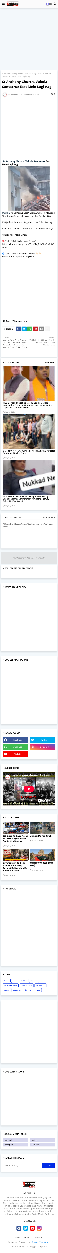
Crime (15, 981)
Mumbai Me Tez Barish (41, 836)
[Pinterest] (35, 329)
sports (6, 990)
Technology (40, 985)
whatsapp (17, 747)
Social (6, 981)
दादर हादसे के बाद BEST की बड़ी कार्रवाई (41, 864)
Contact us (39, 1237)
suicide (37, 990)
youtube (17, 753)
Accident (34, 981)
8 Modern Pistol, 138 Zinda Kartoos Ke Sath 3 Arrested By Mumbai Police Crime (29, 452)
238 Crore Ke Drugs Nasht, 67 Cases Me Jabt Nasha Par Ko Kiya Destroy (15, 838)
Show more (49, 362)
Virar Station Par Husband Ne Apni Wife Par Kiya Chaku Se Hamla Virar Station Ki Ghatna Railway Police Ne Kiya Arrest (26, 498)
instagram (44, 747)
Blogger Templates (40, 1242)
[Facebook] (18, 329)
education (17, 990)
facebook (17, 740)
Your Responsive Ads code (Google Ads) (29, 558)
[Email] (41, 329)
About (27, 1237)
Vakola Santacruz (35, 161)
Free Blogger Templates (36, 1246)
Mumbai (6, 212)
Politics (24, 981)
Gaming (28, 990)
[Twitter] (24, 329)
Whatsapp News (16, 73)
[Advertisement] (29, 39)
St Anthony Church (13, 161)
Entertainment (26, 985)
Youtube (35, 1144)
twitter (44, 740)
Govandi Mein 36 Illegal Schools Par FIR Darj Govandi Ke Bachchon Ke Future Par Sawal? (15, 867)
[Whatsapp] (29, 329)
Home (5, 73)
